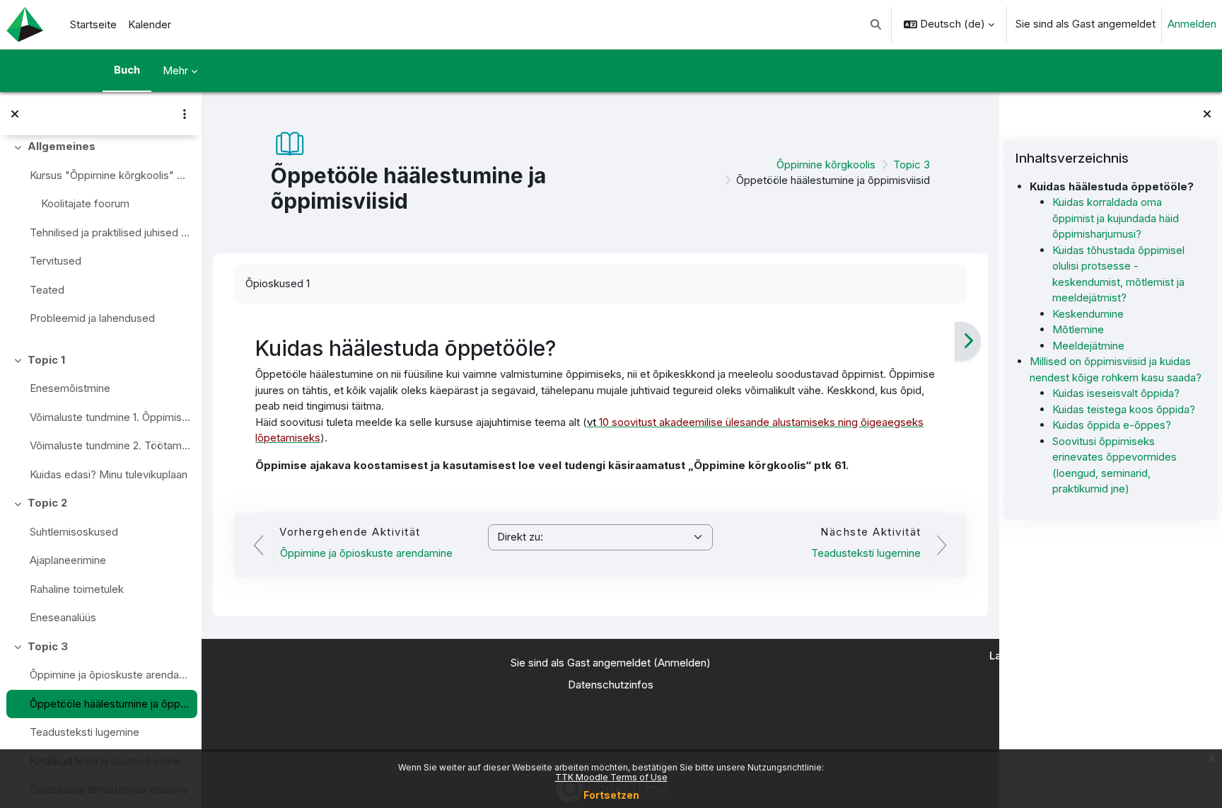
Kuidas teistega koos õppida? (1123, 409)
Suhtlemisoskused (74, 531)
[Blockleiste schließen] (1207, 114)
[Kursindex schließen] (15, 114)
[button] (876, 24)
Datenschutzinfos (610, 684)
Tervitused (55, 260)
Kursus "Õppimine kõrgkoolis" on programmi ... (110, 175)
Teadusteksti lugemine (84, 732)
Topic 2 (47, 502)
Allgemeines (61, 146)
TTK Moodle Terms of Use (611, 777)
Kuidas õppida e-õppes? (1111, 425)
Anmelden (1192, 23)
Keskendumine (1088, 314)
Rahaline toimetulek (77, 589)
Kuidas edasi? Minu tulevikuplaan (108, 474)
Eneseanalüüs (63, 617)
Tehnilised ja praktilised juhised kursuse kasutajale (110, 232)
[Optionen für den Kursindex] (184, 114)
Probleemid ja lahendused (92, 318)
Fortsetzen (611, 795)
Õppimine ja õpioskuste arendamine (110, 674)
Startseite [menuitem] (93, 24)
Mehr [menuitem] (175, 70)
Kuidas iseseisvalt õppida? (1116, 393)
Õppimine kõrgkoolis (825, 164)
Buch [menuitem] (127, 69)
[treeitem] (100, 239)
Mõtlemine (1078, 329)
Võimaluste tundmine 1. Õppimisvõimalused (110, 417)
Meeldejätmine (1088, 345)
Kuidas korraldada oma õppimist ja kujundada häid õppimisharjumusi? (1115, 218)
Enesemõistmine (70, 388)
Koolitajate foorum (85, 203)
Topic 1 (46, 360)
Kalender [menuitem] (149, 24)
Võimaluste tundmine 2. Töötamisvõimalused (110, 445)
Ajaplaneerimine (68, 560)
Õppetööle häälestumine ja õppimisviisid (110, 703)
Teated (47, 289)
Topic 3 (48, 646)
